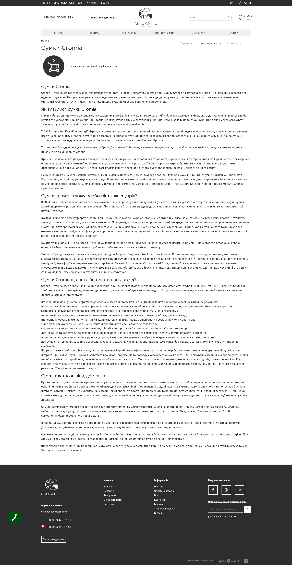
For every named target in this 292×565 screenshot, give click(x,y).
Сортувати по (187, 43)
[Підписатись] (247, 509)
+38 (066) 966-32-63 (58, 527)
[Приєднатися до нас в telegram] (239, 490)
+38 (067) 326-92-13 (58, 520)
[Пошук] (230, 17)
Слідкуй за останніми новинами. (227, 502)
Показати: (232, 43)
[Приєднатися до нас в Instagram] (226, 490)
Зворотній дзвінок (53, 539)
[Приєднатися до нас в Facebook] (213, 490)
